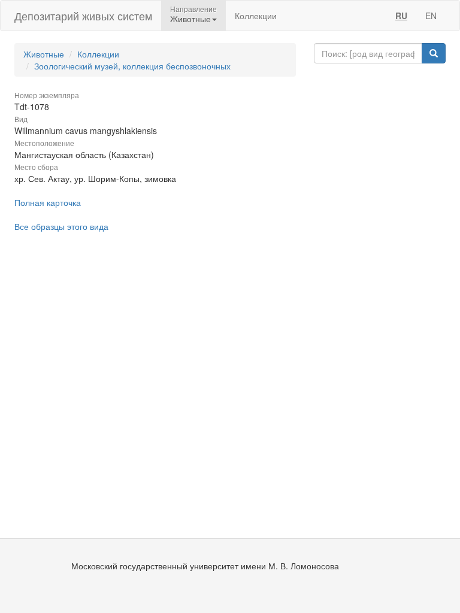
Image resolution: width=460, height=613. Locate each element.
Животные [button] (190, 19)
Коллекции (256, 16)
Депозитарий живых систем (83, 15)
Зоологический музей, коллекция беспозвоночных (132, 66)
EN (431, 16)
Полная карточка (47, 202)
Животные (43, 54)
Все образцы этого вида (61, 226)
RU (401, 16)
